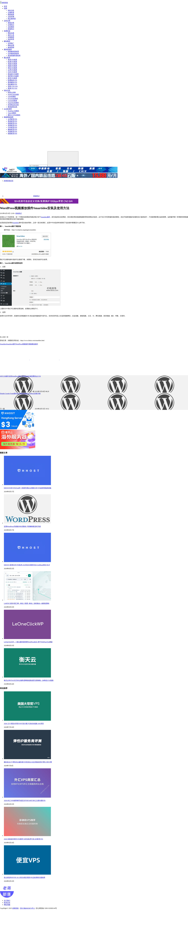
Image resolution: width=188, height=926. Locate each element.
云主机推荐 (8, 109)
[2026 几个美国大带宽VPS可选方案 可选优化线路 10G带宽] (27, 720)
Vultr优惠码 (12, 96)
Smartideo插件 (45, 217)
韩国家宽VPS (12, 123)
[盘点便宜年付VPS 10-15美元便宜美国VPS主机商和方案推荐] (27, 874)
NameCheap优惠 (13, 94)
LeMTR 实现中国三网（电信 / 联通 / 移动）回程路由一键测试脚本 (26, 603)
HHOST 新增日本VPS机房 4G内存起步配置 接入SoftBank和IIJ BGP (27, 565)
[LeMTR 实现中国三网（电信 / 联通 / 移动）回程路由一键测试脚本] (27, 600)
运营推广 (11, 43)
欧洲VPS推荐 (12, 62)
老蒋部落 (15, 908)
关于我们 (7, 900)
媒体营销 (11, 47)
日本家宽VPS (12, 127)
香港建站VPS (12, 82)
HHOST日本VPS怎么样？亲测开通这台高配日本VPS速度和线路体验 (27, 488)
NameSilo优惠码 (13, 103)
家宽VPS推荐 (12, 78)
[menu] (1, 1)
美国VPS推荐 (12, 64)
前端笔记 (11, 29)
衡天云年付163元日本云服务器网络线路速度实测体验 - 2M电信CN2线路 (28, 680)
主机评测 (11, 16)
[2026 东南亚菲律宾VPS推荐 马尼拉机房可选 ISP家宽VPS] (27, 835)
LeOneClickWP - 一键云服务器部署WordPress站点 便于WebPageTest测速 (28, 642)
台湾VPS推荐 (12, 70)
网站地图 (7, 904)
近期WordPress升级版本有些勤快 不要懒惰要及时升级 (22, 526)
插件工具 (11, 35)
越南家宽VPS (12, 129)
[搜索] (62, 159)
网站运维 (11, 45)
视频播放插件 (33, 344)
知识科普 (11, 39)
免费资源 (7, 31)
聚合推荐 (7, 57)
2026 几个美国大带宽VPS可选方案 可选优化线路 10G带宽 (24, 723)
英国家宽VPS (12, 131)
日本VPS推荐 (12, 72)
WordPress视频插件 (22, 344)
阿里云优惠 (12, 92)
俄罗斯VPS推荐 (13, 76)
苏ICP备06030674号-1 (27, 908)
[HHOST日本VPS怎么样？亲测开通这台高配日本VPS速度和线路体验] (27, 484)
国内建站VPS (12, 84)
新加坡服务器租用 (14, 55)
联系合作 (7, 902)
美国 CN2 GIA (13, 86)
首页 (5, 6)
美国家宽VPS (12, 125)
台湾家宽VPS (12, 119)
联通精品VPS (12, 80)
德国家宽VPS (12, 133)
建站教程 (7, 41)
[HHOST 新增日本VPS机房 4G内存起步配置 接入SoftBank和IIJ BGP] (27, 561)
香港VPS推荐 (12, 59)
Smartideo (16, 222)
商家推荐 (11, 14)
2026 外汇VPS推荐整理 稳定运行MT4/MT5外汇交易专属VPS (24, 800)
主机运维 (7, 20)
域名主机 (11, 10)
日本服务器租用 (13, 53)
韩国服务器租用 (13, 51)
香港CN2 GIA (12, 88)
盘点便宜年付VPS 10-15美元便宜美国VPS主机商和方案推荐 (24, 877)
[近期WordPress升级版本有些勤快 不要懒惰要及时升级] (27, 523)
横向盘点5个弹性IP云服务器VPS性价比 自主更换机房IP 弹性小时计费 (28, 762)
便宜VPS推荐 (12, 68)
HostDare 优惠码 (13, 111)
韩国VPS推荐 (12, 66)
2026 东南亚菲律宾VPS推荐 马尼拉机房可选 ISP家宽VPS (23, 839)
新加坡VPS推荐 (13, 74)
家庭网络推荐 (8, 117)
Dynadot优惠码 (13, 98)
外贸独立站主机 (13, 105)
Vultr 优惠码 (12, 113)
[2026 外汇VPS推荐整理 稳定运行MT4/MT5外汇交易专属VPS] (27, 797)
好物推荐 (11, 37)
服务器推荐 (8, 49)
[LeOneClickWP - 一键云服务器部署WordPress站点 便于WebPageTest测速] (27, 638)
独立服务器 (12, 18)
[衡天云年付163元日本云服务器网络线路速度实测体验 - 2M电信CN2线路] (27, 677)
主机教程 (11, 27)
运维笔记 (11, 25)
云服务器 (11, 12)
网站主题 (11, 33)
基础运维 (11, 23)
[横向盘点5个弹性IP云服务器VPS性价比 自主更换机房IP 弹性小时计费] (27, 758)
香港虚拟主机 (12, 107)
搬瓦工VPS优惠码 (14, 115)
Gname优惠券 (12, 100)
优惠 (5, 8)
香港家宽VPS (12, 121)
